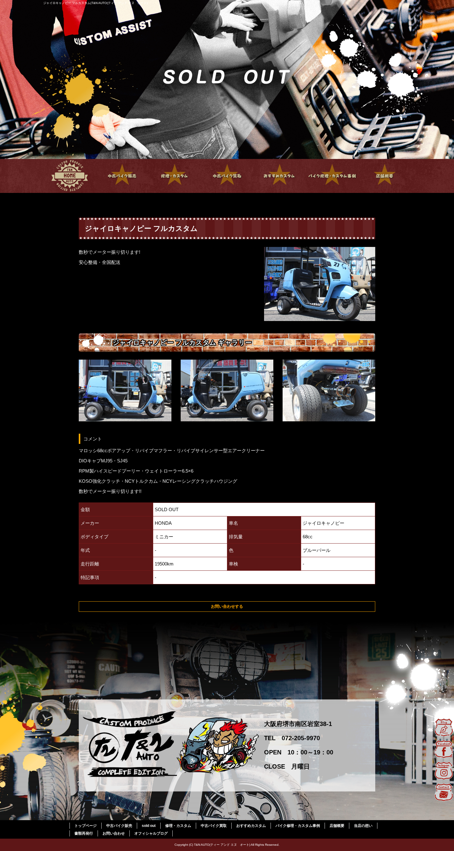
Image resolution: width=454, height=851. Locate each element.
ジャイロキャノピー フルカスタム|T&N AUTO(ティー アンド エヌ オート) (95, 3)
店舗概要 (384, 176)
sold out (149, 826)
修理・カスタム (174, 176)
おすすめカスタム (279, 176)
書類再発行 (83, 833)
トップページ (69, 176)
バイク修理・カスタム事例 (332, 176)
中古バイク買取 (227, 176)
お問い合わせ (114, 833)
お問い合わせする (227, 606)
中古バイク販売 (122, 176)
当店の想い (363, 826)
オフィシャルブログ (151, 833)
